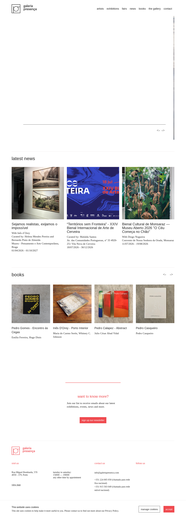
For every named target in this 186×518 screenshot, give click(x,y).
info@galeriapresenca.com (106, 472)
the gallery (155, 8)
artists (100, 8)
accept (169, 509)
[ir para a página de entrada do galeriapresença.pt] (24, 8)
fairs (124, 8)
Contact (168, 8)
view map (16, 485)
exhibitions (113, 8)
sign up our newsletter (93, 420)
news (133, 8)
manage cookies (149, 509)
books (142, 8)
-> (163, 130)
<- (158, 130)
